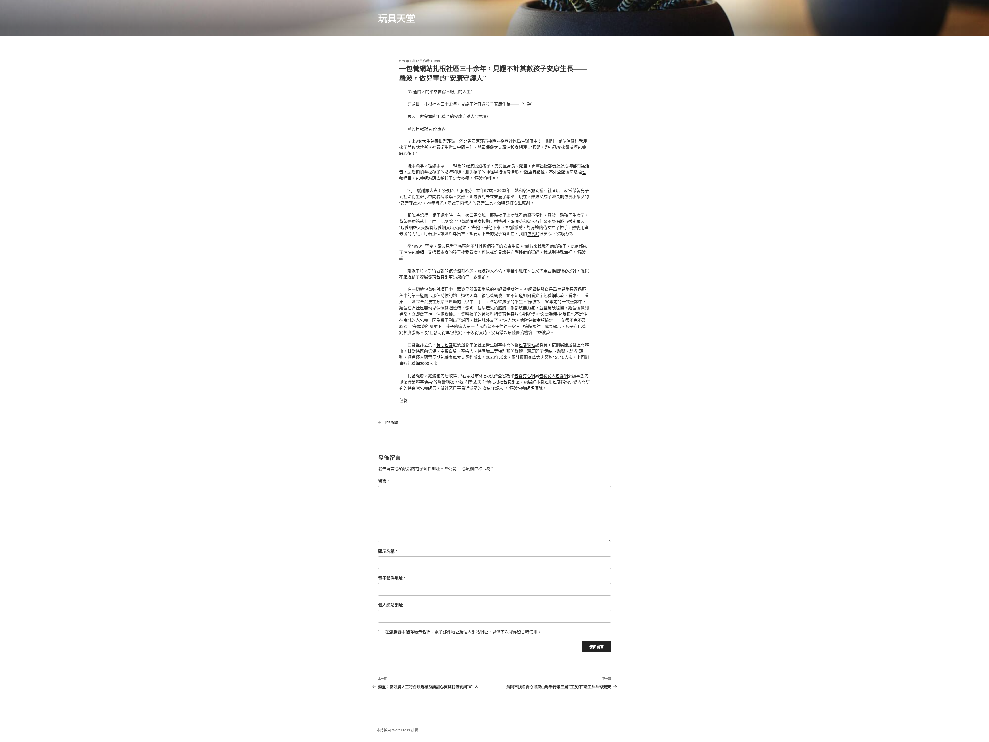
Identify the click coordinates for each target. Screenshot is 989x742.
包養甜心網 (516, 314)
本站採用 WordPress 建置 (397, 729)
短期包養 (552, 382)
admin (435, 61)
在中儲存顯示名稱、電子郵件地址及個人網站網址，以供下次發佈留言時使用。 (463, 632)
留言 (383, 481)
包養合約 (446, 116)
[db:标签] (391, 422)
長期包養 (564, 196)
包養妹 (430, 289)
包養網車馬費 (448, 277)
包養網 (406, 227)
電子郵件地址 (391, 578)
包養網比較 (553, 295)
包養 (477, 196)
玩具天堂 (396, 18)
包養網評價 (528, 388)
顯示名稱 (387, 551)
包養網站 (424, 178)
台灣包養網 (422, 388)
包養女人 (547, 376)
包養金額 (536, 320)
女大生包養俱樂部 (434, 141)
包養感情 (465, 221)
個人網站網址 (390, 605)
